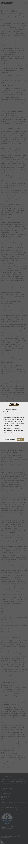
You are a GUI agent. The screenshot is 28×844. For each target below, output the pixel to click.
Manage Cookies (10, 439)
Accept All (20, 439)
